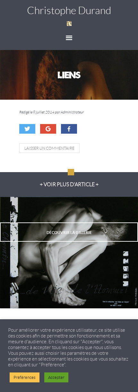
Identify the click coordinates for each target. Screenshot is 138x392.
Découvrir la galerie (69, 232)
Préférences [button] (24, 377)
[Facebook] (69, 129)
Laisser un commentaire (49, 148)
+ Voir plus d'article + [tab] (69, 184)
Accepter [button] (56, 377)
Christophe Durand (69, 10)
